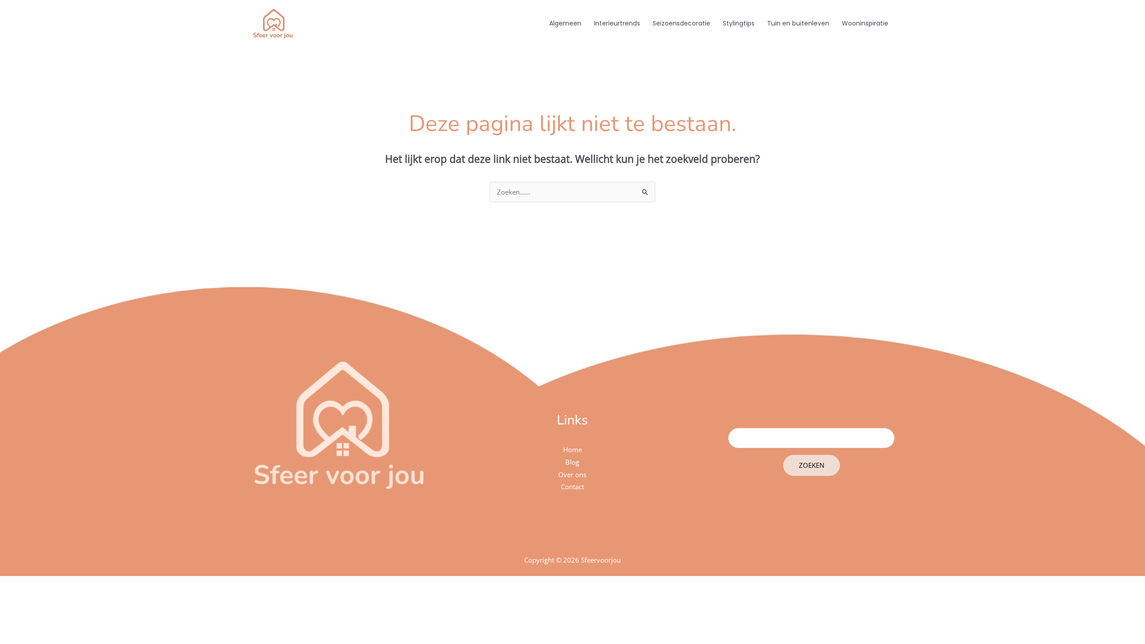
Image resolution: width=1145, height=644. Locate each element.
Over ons (572, 474)
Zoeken (811, 465)
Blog (572, 462)
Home (572, 449)
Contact (572, 486)
